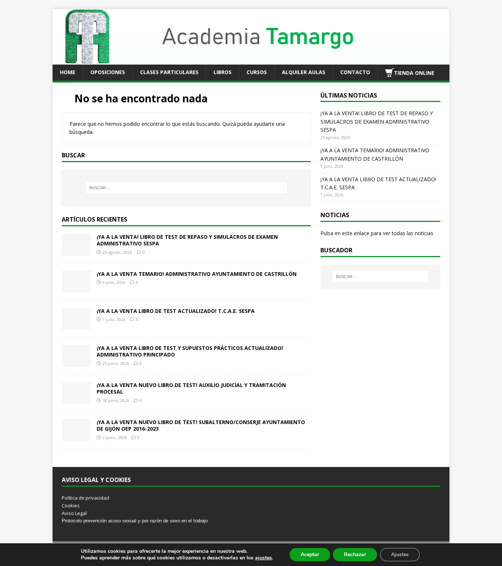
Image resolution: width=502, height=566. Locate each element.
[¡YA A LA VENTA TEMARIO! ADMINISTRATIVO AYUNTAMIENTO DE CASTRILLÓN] (76, 288)
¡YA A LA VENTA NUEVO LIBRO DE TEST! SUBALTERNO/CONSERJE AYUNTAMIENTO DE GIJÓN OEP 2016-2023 (201, 425)
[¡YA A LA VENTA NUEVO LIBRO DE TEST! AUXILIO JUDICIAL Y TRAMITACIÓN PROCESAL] (76, 399)
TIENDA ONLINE (414, 72)
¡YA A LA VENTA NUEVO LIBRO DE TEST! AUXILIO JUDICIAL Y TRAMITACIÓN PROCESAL (191, 388)
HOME (67, 72)
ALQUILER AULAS (303, 72)
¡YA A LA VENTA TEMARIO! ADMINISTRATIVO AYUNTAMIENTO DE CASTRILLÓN (197, 273)
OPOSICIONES (107, 72)
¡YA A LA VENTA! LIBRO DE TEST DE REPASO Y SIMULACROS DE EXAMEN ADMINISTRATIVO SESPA (187, 240)
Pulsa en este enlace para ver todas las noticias (376, 233)
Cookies (71, 505)
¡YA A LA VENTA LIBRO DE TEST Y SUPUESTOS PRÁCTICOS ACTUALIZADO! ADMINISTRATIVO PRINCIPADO (190, 351)
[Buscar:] (186, 188)
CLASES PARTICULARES (169, 72)
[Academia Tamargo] (251, 59)
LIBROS (223, 72)
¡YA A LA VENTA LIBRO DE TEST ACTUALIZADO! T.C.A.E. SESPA (176, 310)
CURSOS (257, 72)
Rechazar (355, 554)
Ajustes (400, 554)
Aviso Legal (74, 513)
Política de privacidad (85, 497)
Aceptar (310, 554)
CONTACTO (355, 72)
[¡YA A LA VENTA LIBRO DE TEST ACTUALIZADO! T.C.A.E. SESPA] (76, 325)
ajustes (263, 558)
